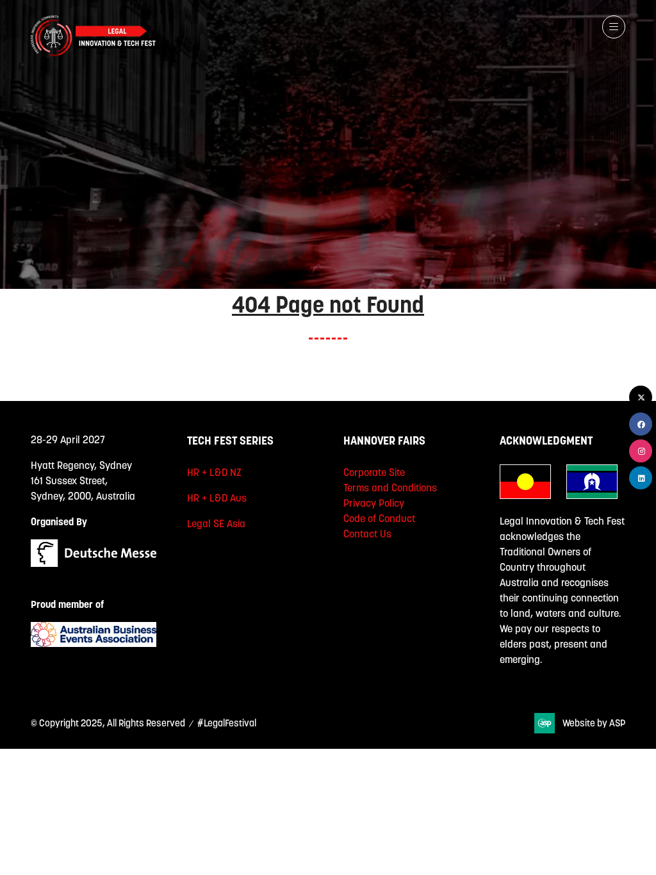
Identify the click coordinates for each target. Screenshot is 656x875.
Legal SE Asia (216, 523)
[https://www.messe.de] (93, 563)
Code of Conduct (379, 518)
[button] (613, 26)
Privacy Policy (373, 502)
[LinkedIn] (640, 477)
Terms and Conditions (390, 487)
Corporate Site (374, 472)
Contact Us (367, 533)
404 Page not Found (328, 304)
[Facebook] (640, 424)
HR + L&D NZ (214, 472)
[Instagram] (640, 450)
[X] (640, 397)
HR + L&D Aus (217, 497)
